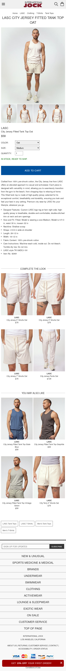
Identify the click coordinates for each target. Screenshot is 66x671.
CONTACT (53, 645)
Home (15, 13)
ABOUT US (12, 645)
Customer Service (33, 622)
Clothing (33, 589)
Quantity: (6, 153)
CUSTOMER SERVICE (38, 645)
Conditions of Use (33, 667)
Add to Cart (33, 170)
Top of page (33, 628)
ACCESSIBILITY (25, 648)
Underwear (33, 576)
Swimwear (33, 582)
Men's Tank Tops (44, 523)
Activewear (33, 595)
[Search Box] (56, 4)
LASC (4, 128)
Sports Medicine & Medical (33, 562)
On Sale (33, 615)
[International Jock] (33, 2)
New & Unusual (33, 556)
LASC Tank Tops (9, 523)
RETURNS (22, 645)
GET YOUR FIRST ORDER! (37, 662)
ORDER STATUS (40, 648)
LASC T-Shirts (27, 523)
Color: (4, 142)
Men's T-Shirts (8, 530)
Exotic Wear (33, 608)
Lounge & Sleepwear (33, 602)
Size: (3, 147)
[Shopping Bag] (62, 4)
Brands (33, 569)
